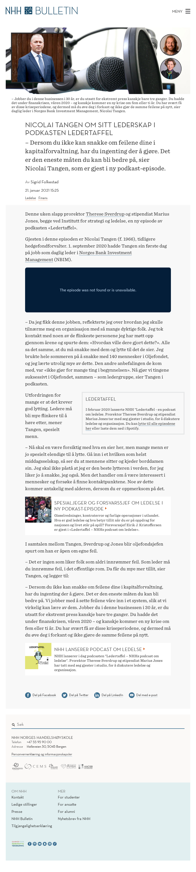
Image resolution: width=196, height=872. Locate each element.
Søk (177, 723)
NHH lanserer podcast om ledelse (98, 649)
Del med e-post (147, 695)
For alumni (66, 811)
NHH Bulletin (22, 818)
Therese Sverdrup (105, 213)
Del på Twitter (78, 695)
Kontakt (17, 797)
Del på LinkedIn (112, 695)
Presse (16, 811)
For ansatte (67, 804)
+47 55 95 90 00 (39, 742)
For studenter (69, 797)
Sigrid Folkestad (45, 181)
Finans (43, 198)
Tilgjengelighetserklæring (31, 825)
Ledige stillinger (24, 804)
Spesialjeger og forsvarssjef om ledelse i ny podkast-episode (108, 506)
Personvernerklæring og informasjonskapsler (41, 754)
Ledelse (30, 198)
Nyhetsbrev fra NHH (74, 818)
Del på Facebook (44, 695)
